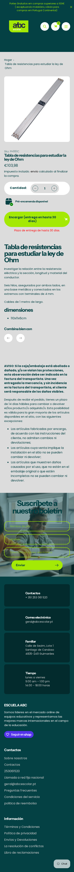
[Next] (20, 338)
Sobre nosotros (15, 758)
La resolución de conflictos (24, 846)
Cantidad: (18, 188)
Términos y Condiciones (22, 827)
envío (35, 171)
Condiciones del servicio (22, 797)
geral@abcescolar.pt (20, 784)
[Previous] (8, 338)
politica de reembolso (20, 803)
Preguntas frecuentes (20, 790)
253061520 (12, 771)
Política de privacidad (20, 833)
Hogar (8, 60)
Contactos (12, 764)
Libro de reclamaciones (21, 852)
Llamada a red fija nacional (24, 777)
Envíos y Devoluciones (20, 840)
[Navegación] (66, 26)
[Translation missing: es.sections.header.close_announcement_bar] (71, 7)
